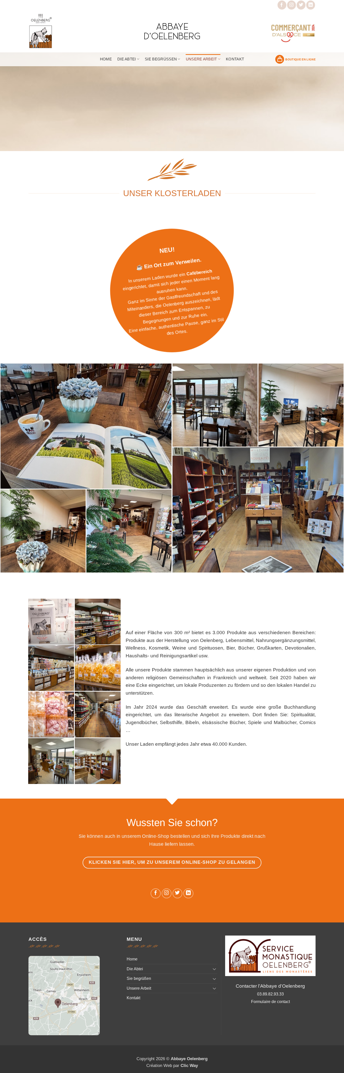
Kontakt (235, 59)
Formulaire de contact (270, 1001)
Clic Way (189, 1065)
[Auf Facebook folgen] (282, 5)
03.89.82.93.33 (270, 994)
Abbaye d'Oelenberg (172, 31)
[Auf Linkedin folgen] (310, 5)
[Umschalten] (214, 969)
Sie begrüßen (161, 59)
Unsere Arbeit (201, 59)
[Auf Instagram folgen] (291, 5)
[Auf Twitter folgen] (301, 5)
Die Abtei (126, 59)
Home (106, 59)
